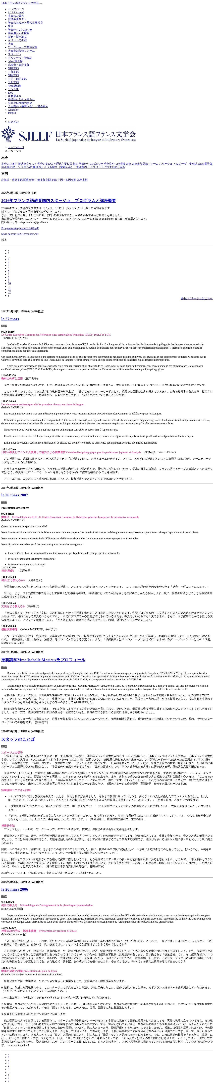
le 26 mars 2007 (14, 495)
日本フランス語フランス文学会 (20, 3)
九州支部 (13, 82)
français (12, 112)
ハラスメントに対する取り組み (106, 167)
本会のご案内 (16, 15)
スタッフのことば (18, 739)
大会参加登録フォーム (21, 50)
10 (9, 283)
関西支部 (13, 75)
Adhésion (13, 109)
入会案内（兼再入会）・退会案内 (28, 106)
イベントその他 (17, 40)
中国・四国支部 (17, 78)
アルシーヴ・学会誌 (20, 57)
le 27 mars (10, 319)
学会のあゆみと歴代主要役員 (25, 22)
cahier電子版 (15, 61)
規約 (10, 26)
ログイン (13, 121)
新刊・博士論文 (17, 36)
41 (9, 289)
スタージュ (14, 54)
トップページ (16, 9)
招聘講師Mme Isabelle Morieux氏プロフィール (43, 660)
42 (9, 292)
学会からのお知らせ (20, 29)
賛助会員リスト (17, 19)
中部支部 (13, 71)
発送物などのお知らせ (21, 99)
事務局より (14, 95)
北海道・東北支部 (18, 64)
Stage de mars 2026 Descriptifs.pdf (19, 233)
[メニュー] (40, 3)
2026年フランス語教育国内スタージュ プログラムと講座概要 (58, 200)
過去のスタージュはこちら (197, 298)
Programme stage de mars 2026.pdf (20, 228)
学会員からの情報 (18, 33)
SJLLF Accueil (16, 12)
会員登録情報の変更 (20, 102)
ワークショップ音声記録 (22, 47)
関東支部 (13, 68)
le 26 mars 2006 (14, 889)
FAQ (10, 92)
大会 (10, 43)
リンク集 (13, 89)
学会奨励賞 (14, 85)
